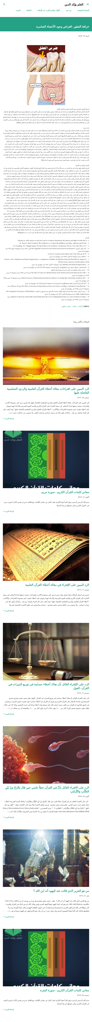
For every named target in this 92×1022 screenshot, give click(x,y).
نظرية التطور (66, 306)
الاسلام (28, 10)
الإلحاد (80, 306)
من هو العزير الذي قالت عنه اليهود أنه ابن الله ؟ (61, 891)
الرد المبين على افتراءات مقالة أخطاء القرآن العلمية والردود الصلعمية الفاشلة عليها (48, 390)
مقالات (74, 306)
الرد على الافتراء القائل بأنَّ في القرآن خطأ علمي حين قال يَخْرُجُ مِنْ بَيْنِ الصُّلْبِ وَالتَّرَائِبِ (47, 789)
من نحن (69, 10)
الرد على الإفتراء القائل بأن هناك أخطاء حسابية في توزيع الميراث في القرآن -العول (48, 686)
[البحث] (4, 4)
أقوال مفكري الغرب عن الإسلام (48, 10)
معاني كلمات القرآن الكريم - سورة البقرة (64, 990)
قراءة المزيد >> (8, 418)
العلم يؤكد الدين (74, 4)
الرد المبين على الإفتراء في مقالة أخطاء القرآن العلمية (57, 585)
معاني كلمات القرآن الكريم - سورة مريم (65, 492)
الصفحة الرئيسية (83, 10)
